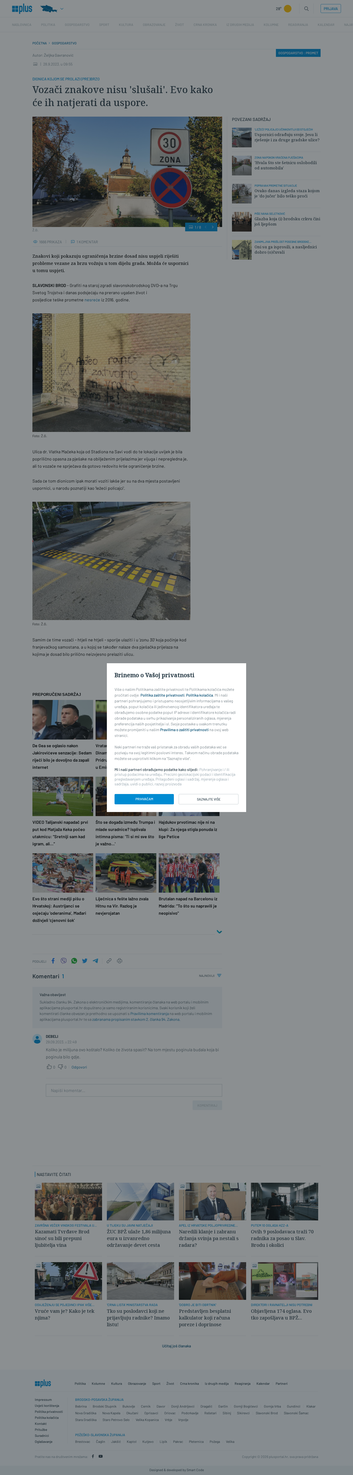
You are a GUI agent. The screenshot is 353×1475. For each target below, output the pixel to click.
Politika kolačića (199, 695)
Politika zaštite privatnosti (162, 695)
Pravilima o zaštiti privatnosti (184, 729)
